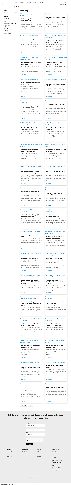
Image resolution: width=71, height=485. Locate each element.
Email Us (66, 2)
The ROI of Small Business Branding (30, 82)
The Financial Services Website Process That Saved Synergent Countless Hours (29, 260)
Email (27, 432)
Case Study (7, 21)
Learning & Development (10, 23)
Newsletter (39, 456)
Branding (22, 2)
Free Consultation (63, 4)
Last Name (28, 427)
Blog (38, 451)
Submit (30, 444)
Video (6, 20)
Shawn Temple (25, 454)
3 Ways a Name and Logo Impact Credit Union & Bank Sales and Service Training (31, 303)
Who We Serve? (17, 6)
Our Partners (9, 454)
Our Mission (9, 451)
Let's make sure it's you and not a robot (33, 436)
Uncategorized (8, 33)
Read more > (24, 31)
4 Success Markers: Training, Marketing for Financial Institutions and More (55, 281)
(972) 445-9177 (54, 457)
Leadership (7, 25)
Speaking (29, 2)
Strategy (16, 2)
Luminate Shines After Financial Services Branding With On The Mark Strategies (31, 281)
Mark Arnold (24, 451)
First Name (28, 423)
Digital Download (40, 454)
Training (41, 2)
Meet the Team (10, 456)
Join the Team (9, 458)
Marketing (34, 2)
